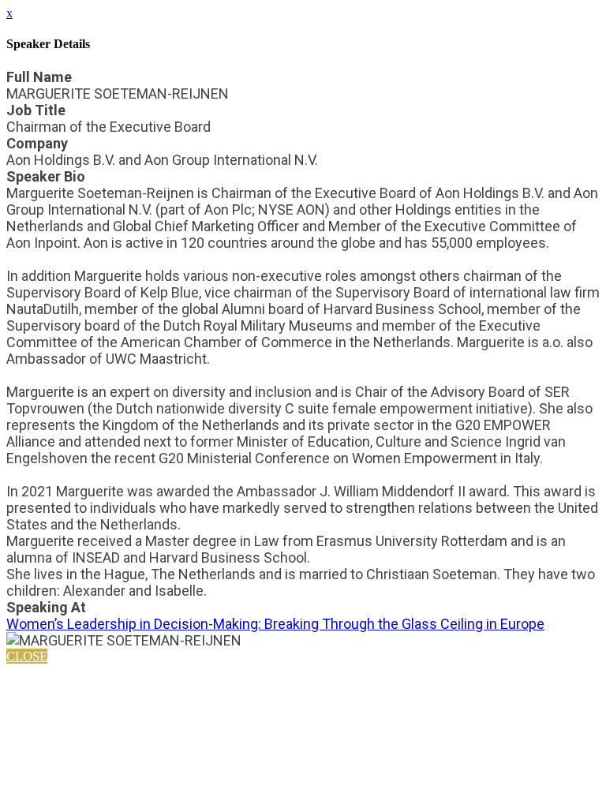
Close (26, 656)
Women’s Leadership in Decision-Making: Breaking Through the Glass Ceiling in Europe (275, 623)
